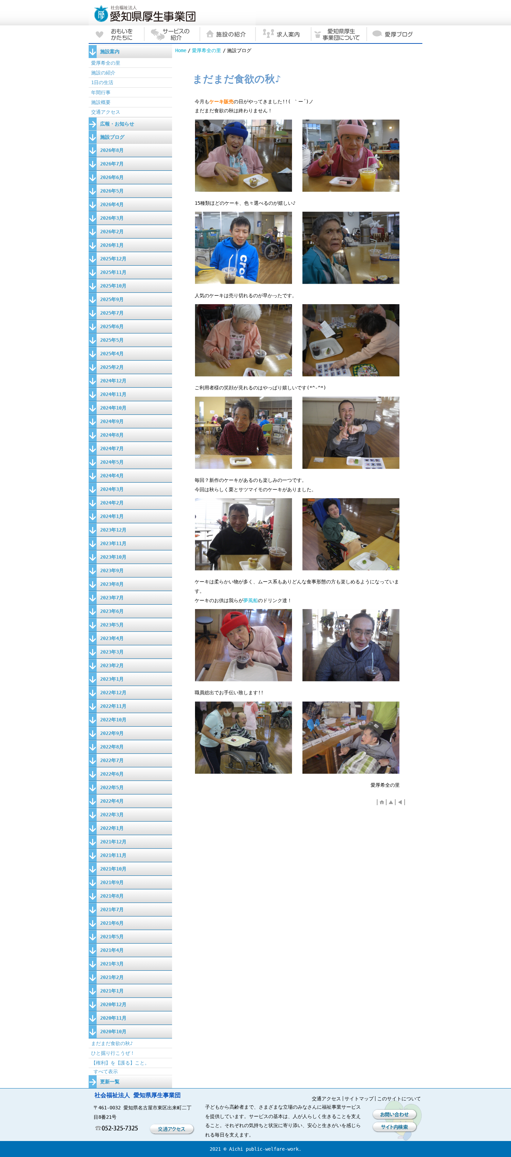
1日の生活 (102, 82)
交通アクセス (105, 112)
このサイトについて (399, 1098)
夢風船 (250, 600)
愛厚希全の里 (206, 50)
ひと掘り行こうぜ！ (113, 1053)
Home (180, 50)
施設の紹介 (103, 72)
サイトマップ (359, 1098)
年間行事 (101, 92)
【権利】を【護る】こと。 (120, 1063)
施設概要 (101, 102)
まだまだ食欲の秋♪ (112, 1043)
